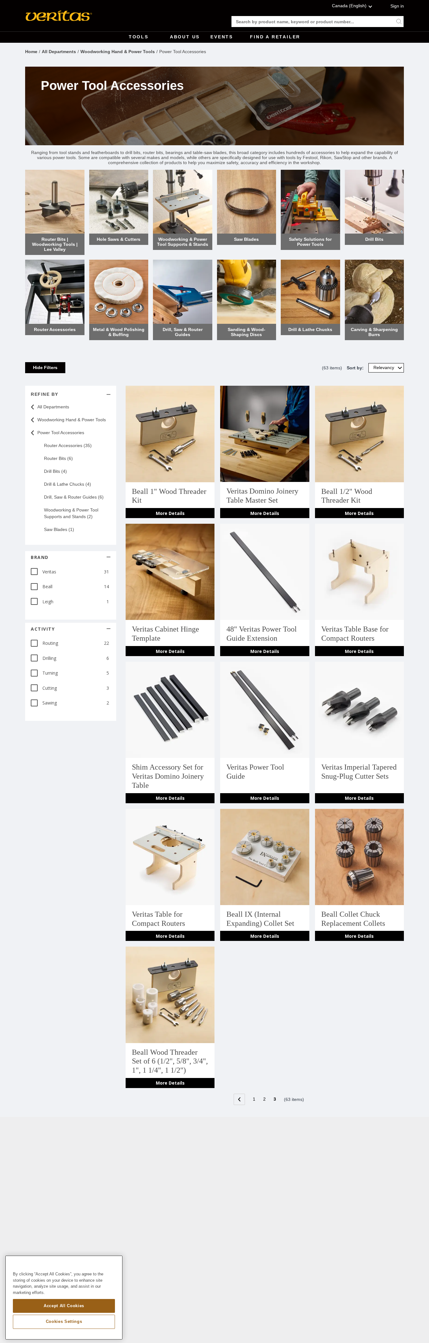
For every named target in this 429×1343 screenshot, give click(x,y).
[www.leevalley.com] (59, 16)
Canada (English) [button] (349, 5)
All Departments (59, 51)
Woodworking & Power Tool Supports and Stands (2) (71, 513)
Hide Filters (45, 367)
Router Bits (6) (58, 458)
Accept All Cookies (64, 1305)
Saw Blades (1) (59, 529)
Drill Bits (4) (55, 471)
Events (221, 36)
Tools (139, 36)
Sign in (397, 5)
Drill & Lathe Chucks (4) (67, 484)
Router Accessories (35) (68, 445)
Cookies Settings (64, 1321)
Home (31, 51)
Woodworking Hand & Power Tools (117, 51)
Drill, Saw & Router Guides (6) (74, 497)
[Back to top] (418, 1322)
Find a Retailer (275, 36)
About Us (185, 36)
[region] (64, 1297)
